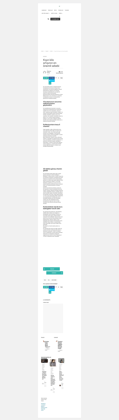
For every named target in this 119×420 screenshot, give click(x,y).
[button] (59, 16)
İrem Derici (60, 369)
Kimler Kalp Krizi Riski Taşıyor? (47, 344)
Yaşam (43, 366)
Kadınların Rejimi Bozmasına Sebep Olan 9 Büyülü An (44, 375)
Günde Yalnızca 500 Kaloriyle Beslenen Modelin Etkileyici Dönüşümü (53, 380)
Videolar (50, 10)
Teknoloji (60, 10)
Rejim (43, 369)
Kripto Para (54, 13)
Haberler (44, 10)
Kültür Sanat (45, 13)
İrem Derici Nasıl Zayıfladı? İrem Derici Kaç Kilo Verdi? (61, 376)
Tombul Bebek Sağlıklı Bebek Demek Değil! (60, 345)
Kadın (45, 56)
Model (52, 374)
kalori (52, 370)
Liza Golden (52, 373)
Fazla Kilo (60, 367)
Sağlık (43, 365)
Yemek (43, 370)
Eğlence (43, 363)
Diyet (52, 369)
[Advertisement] (59, 29)
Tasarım (67, 10)
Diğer (60, 13)
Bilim (55, 10)
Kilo (43, 368)
